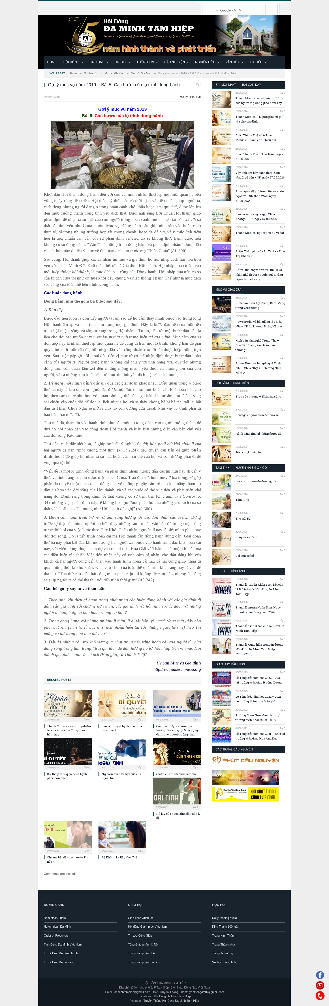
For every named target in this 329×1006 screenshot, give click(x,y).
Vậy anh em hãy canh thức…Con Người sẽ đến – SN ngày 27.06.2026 (260, 175)
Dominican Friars (55, 918)
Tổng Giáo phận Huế (141, 953)
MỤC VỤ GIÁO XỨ (228, 289)
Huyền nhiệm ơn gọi (252, 467)
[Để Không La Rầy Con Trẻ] (122, 837)
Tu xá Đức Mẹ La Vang (59, 962)
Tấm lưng (242, 500)
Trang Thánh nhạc (224, 944)
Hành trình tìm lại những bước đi (258, 434)
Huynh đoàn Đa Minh (57, 926)
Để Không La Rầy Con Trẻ (119, 857)
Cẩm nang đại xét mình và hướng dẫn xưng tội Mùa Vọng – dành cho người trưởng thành (178, 730)
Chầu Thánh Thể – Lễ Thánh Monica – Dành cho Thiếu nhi (255, 137)
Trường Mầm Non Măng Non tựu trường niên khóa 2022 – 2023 (258, 717)
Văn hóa (232, 62)
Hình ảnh (238, 571)
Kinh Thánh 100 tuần (225, 926)
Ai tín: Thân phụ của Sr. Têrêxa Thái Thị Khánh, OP (260, 253)
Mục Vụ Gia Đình (190, 97)
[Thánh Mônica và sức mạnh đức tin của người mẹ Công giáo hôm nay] (68, 705)
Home (52, 62)
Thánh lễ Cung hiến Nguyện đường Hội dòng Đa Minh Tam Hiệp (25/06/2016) (259, 649)
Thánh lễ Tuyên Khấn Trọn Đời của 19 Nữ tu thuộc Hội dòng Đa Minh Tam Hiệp (259, 589)
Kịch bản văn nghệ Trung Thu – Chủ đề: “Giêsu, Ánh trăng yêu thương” (257, 345)
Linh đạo (97, 62)
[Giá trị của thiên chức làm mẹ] (177, 753)
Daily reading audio (224, 918)
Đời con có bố (244, 556)
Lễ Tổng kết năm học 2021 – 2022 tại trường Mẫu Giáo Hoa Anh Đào (260, 736)
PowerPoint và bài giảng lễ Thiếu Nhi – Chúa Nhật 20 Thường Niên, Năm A (258, 368)
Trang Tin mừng (222, 953)
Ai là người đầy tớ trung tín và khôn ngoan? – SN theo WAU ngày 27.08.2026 (259, 196)
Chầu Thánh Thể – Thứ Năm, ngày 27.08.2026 (259, 156)
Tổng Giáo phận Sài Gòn (144, 962)
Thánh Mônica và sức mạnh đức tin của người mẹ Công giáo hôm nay (69, 730)
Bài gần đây (251, 84)
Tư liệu (256, 62)
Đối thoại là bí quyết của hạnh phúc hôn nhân (67, 776)
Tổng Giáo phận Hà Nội (143, 944)
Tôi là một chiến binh (249, 452)
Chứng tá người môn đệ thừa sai (257, 415)
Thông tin (145, 62)
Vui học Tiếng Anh (224, 962)
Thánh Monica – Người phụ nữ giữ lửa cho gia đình (259, 119)
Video (220, 571)
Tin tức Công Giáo (140, 935)
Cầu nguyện (174, 62)
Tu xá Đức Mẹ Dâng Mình (61, 953)
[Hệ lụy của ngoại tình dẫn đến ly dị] (177, 793)
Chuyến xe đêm (246, 537)
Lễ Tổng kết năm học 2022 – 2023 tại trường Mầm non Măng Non (258, 698)
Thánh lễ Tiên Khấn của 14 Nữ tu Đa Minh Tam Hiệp (259, 628)
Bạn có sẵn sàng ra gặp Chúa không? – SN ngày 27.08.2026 (256, 216)
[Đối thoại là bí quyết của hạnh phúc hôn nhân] (68, 753)
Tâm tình (222, 467)
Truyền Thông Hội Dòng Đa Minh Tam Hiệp (171, 1000)
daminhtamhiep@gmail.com (132, 992)
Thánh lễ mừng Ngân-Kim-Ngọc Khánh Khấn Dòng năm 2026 (258, 609)
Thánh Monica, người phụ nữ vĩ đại (259, 233)
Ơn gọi (120, 62)
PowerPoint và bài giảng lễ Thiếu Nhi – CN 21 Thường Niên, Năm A (258, 324)
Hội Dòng (71, 62)
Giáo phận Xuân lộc (141, 918)
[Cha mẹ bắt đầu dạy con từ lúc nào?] (68, 837)
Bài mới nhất (226, 84)
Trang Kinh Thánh (223, 935)
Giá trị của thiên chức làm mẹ (176, 774)
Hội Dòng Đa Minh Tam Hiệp (172, 996)
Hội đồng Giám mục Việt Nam (147, 926)
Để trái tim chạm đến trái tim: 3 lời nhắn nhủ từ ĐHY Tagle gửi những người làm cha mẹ (259, 274)
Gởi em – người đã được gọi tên (256, 481)
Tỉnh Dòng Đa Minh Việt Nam (63, 944)
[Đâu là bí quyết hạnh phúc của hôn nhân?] (122, 705)
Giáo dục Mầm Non (230, 664)
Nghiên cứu (205, 62)
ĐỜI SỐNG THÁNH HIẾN (232, 383)
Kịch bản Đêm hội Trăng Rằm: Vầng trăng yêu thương (260, 305)
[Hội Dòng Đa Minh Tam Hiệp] (164, 34)
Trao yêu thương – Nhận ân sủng (258, 396)
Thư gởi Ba (242, 518)
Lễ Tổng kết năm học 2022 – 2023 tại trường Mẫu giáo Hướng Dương (258, 680)
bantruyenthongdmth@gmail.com (202, 992)
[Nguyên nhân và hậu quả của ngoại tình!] (122, 753)
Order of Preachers (56, 935)
